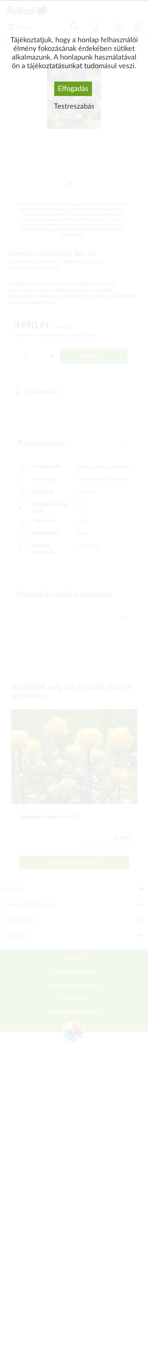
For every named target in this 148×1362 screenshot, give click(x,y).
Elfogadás (73, 88)
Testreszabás (74, 106)
